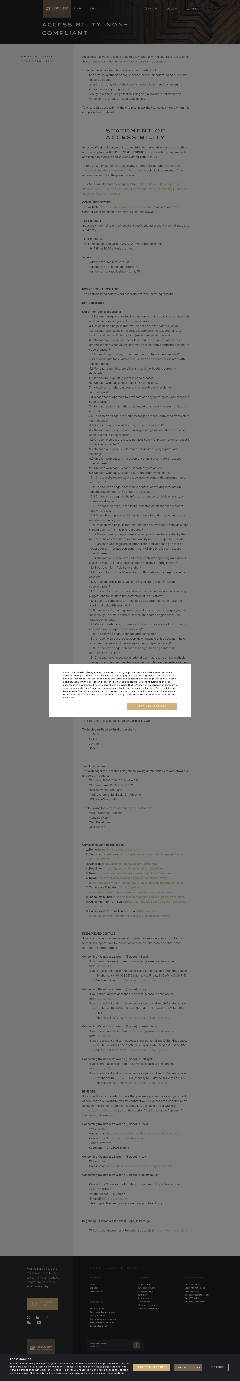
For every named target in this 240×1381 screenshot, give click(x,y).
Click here (35, 1373)
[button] (152, 706)
